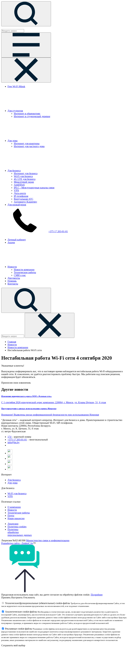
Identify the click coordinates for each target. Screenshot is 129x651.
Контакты (13, 283)
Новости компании (24, 269)
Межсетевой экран (24, 182)
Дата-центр (20, 193)
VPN (16, 190)
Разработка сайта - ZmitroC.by (17, 543)
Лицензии (13, 523)
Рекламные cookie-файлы (18, 628)
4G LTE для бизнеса (24, 179)
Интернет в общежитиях (27, 113)
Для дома (12, 140)
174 (9, 436)
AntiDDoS (19, 184)
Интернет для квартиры (26, 143)
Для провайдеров (17, 204)
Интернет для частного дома (29, 146)
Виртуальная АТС (23, 199)
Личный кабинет (17, 239)
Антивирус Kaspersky (25, 201)
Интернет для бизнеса (25, 173)
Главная (12, 341)
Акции (11, 242)
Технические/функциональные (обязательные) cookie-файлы (37, 603)
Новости (12, 266)
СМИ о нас (20, 275)
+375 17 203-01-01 (58, 231)
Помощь (12, 281)
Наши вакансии (16, 518)
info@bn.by (14, 442)
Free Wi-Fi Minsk (16, 86)
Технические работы (25, 272)
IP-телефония (21, 196)
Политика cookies (17, 526)
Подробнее (97, 594)
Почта (11, 515)
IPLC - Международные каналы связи (34, 187)
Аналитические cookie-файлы (21, 611)
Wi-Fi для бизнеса (23, 176)
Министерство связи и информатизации (47, 540)
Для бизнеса (14, 170)
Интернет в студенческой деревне (32, 116)
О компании (14, 507)
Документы (14, 278)
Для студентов (15, 110)
